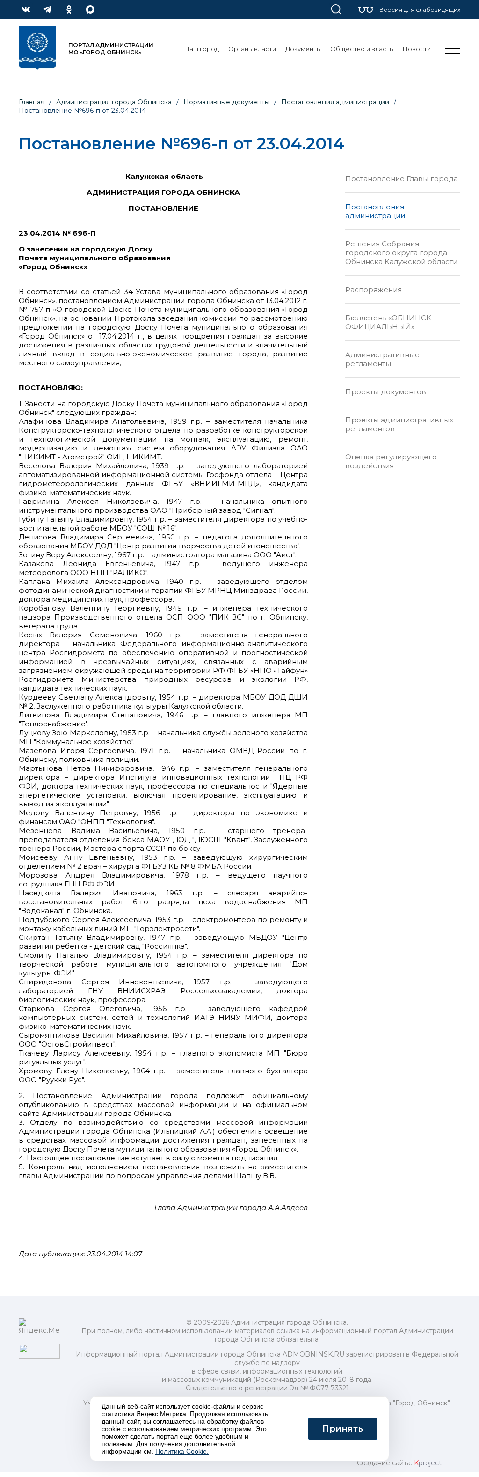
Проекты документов (385, 391)
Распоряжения (373, 289)
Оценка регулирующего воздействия (391, 461)
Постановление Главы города (401, 178)
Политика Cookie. (182, 1451)
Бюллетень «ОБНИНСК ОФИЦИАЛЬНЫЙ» (388, 322)
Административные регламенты (382, 359)
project (428, 1463)
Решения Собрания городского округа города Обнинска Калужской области (401, 252)
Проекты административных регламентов (399, 424)
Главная (31, 102)
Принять (342, 1429)
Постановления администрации (375, 211)
